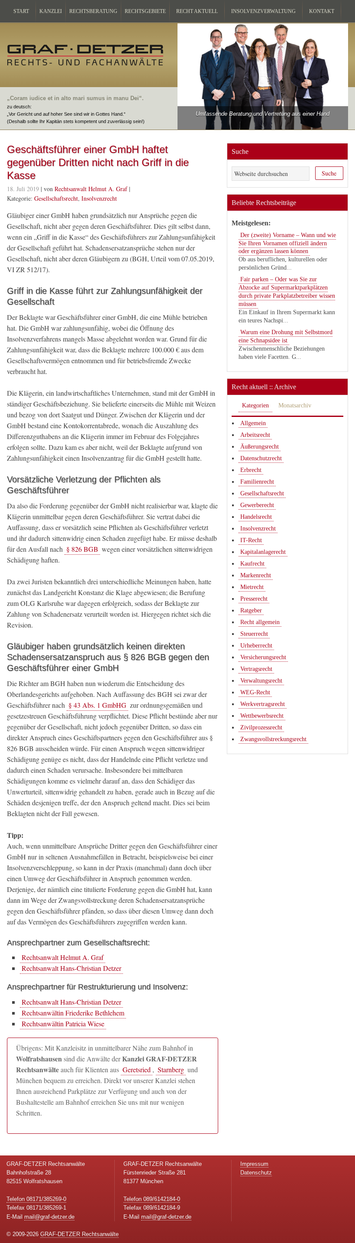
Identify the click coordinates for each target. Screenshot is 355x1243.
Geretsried (137, 1069)
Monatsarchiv (294, 405)
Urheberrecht (256, 645)
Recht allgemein (260, 622)
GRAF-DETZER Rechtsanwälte (79, 1234)
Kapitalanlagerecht (263, 552)
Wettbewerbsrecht (262, 716)
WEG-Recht (255, 692)
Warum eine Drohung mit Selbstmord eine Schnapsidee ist (285, 336)
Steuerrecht (254, 634)
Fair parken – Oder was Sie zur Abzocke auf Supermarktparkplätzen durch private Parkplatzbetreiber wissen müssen (287, 291)
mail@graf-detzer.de (49, 1217)
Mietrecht (252, 587)
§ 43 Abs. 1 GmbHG (97, 704)
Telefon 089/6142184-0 (151, 1199)
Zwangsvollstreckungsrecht (273, 739)
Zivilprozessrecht (261, 727)
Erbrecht (250, 470)
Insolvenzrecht (99, 198)
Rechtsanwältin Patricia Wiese (63, 1023)
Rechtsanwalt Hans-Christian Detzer (71, 968)
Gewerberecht (257, 505)
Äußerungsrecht (259, 446)
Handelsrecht (256, 517)
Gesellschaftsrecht (56, 198)
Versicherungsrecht (263, 657)
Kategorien (255, 405)
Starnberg (171, 1069)
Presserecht (254, 598)
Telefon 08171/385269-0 (36, 1199)
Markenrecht (255, 575)
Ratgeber (251, 610)
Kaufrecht (252, 563)
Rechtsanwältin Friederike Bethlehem (73, 1012)
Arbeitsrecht (255, 435)
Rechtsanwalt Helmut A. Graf (62, 957)
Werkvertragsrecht (262, 704)
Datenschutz (256, 1172)
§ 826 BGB (82, 548)
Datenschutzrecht (261, 458)
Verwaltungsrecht (261, 680)
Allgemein (253, 423)
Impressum (254, 1164)
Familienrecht (257, 481)
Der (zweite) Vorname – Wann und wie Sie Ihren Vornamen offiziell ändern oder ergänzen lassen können (287, 243)
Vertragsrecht (256, 669)
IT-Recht (251, 540)
